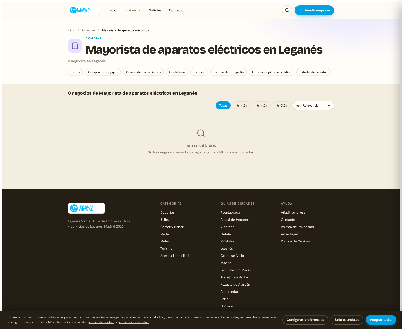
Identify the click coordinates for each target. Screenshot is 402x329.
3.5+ (284, 105)
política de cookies (101, 322)
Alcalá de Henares (235, 219)
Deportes (167, 212)
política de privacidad (133, 322)
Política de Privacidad (297, 227)
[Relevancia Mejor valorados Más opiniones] (313, 105)
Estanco (199, 72)
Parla (224, 298)
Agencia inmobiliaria (175, 255)
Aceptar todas (381, 319)
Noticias (155, 10)
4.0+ (264, 105)
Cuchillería (177, 72)
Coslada (227, 306)
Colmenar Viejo (232, 255)
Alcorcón (227, 227)
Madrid (226, 263)
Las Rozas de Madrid (236, 270)
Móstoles (227, 241)
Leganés (227, 248)
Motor (164, 241)
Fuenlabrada (230, 212)
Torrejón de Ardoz (234, 277)
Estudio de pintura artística (271, 72)
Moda (164, 234)
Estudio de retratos (313, 72)
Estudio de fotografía (228, 72)
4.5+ (244, 105)
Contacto (176, 10)
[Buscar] (287, 10)
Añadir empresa (317, 10)
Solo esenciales (347, 319)
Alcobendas (230, 291)
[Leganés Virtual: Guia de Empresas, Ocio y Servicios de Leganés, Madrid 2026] (84, 10)
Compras (88, 30)
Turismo (166, 248)
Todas (75, 72)
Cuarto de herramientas (143, 72)
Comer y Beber (172, 227)
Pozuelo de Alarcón (235, 284)
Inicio (112, 10)
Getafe (226, 234)
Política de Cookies (295, 241)
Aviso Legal (289, 234)
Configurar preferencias (305, 319)
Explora (130, 10)
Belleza (165, 219)
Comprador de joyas (102, 72)
